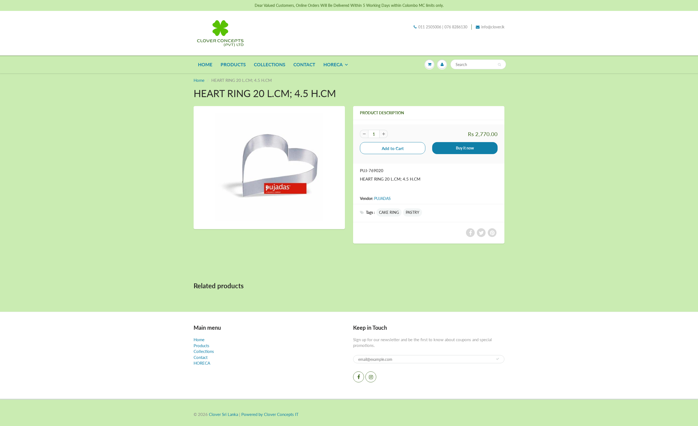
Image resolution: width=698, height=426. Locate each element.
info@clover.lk (492, 27)
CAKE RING (389, 212)
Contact (304, 64)
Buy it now (465, 148)
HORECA (333, 64)
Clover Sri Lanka (223, 414)
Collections (269, 64)
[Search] (499, 64)
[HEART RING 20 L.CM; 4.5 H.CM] (269, 166)
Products (233, 64)
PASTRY (412, 212)
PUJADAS (382, 198)
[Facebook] (358, 376)
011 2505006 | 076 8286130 (442, 27)
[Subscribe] (498, 359)
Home (205, 64)
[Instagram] (370, 376)
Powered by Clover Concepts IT (270, 414)
